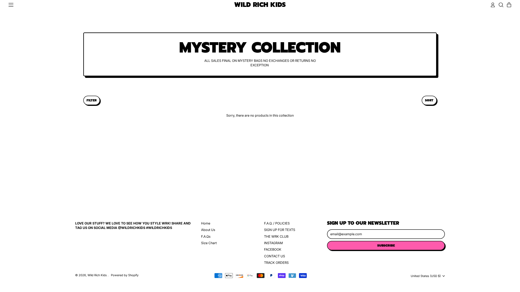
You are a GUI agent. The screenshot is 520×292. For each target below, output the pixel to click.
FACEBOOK (272, 249)
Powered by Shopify (125, 275)
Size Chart (209, 243)
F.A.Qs (205, 236)
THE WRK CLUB (276, 236)
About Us (208, 230)
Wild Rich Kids (260, 5)
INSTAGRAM (273, 243)
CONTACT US (274, 256)
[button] (501, 5)
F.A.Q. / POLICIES (277, 223)
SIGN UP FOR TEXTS (279, 230)
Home (205, 223)
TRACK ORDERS (276, 263)
